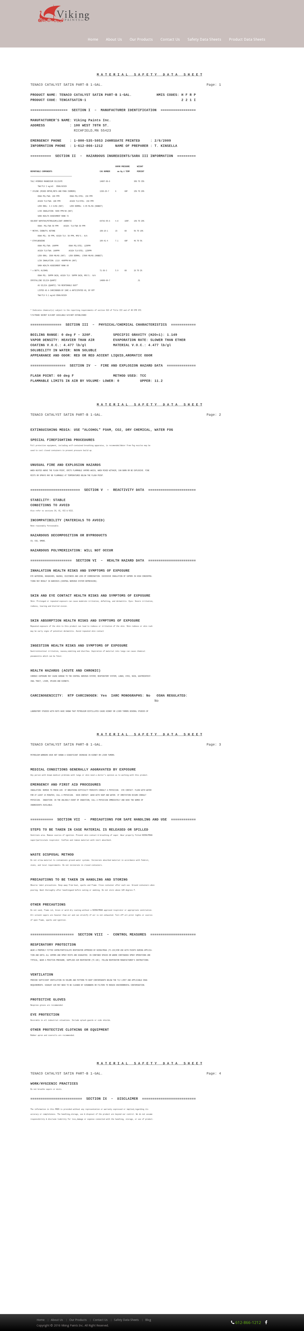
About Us (114, 39)
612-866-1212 (248, 1322)
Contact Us (170, 39)
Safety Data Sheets (204, 39)
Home (93, 39)
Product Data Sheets (247, 39)
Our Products (141, 39)
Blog (148, 1320)
